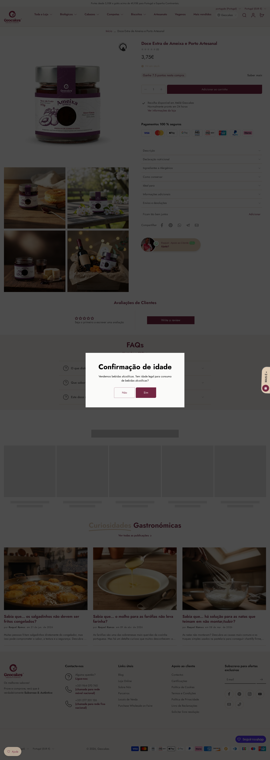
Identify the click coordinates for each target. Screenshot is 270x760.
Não (124, 393)
